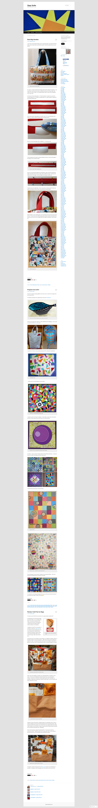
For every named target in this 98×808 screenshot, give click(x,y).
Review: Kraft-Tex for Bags (35, 612)
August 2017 (63, 204)
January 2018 (63, 199)
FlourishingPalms (32, 794)
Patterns (62, 75)
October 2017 (63, 202)
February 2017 (63, 211)
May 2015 (62, 233)
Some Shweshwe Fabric (65, 81)
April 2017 (62, 208)
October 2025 (63, 98)
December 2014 (63, 239)
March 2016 (63, 223)
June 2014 (62, 245)
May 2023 (62, 129)
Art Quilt (31, 605)
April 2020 (62, 169)
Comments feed (63, 264)
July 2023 (62, 127)
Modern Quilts (50, 605)
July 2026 (62, 88)
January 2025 (63, 108)
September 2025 (63, 99)
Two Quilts (62, 82)
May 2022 (62, 142)
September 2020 (63, 164)
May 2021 (62, 155)
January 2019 (63, 186)
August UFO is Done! (64, 80)
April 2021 (62, 156)
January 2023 (63, 134)
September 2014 (63, 242)
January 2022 (63, 147)
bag (37, 780)
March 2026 (63, 92)
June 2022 (62, 141)
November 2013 (63, 253)
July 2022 (62, 140)
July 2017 (62, 205)
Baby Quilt (34, 605)
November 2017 (63, 201)
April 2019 (62, 182)
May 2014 (62, 246)
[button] (35, 337)
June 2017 (62, 206)
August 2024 (63, 113)
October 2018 (63, 189)
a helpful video (37, 628)
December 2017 (63, 200)
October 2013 (63, 254)
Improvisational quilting (44, 605)
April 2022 (62, 143)
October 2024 (63, 111)
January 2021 (63, 160)
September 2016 (63, 216)
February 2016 (63, 224)
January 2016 (63, 225)
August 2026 (63, 87)
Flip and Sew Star (64, 73)
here (35, 322)
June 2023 (62, 128)
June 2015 (62, 232)
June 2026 (62, 89)
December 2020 (63, 161)
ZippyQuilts (64, 60)
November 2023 (63, 123)
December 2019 (63, 174)
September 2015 (63, 229)
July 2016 (62, 218)
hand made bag (41, 780)
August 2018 (63, 191)
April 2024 (62, 117)
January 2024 (63, 121)
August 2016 (63, 217)
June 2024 (62, 115)
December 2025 (63, 96)
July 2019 (62, 179)
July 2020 (62, 166)
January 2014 (63, 251)
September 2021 (63, 151)
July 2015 (62, 231)
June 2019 (62, 180)
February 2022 (63, 146)
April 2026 (62, 91)
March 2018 (63, 197)
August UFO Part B (64, 79)
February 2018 (63, 198)
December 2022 (63, 135)
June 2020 (62, 167)
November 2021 (63, 149)
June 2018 (62, 193)
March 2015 (63, 236)
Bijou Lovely (43, 766)
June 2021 (62, 154)
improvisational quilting (47, 606)
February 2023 (63, 133)
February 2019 (63, 185)
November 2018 (63, 188)
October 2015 (63, 228)
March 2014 (63, 249)
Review (31, 780)
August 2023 (63, 126)
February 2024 (63, 120)
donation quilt (39, 606)
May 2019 (62, 181)
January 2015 (63, 238)
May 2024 (62, 116)
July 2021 (62, 153)
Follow (63, 43)
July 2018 (62, 192)
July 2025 (62, 101)
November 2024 (63, 110)
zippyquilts (31, 789)
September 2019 (63, 177)
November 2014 (63, 240)
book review (32, 606)
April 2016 (62, 221)
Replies (48, 284)
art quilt (56, 605)
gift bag (42, 606)
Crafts (31, 284)
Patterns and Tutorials (38, 32)
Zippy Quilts (31, 5)
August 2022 (63, 139)
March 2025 (63, 105)
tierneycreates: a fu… (33, 786)
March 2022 (63, 144)
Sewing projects (34, 284)
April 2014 (62, 247)
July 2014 (62, 244)
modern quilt (52, 606)
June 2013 (62, 257)
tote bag (43, 284)
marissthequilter (32, 797)
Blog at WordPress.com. (49, 804)
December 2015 (63, 226)
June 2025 (62, 102)
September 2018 (63, 190)
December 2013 (63, 252)
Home (28, 32)
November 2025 (63, 97)
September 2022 (63, 138)
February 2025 (63, 106)
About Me (32, 32)
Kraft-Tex (44, 780)
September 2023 (63, 125)
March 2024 (63, 118)
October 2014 (63, 241)
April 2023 (62, 130)
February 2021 (63, 159)
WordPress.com (63, 265)
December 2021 (63, 148)
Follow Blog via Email (65, 35)
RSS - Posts (63, 55)
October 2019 (63, 176)
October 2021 (63, 150)
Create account (63, 261)
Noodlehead (49, 297)
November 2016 (63, 214)
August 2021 (63, 152)
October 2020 (63, 163)
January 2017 (63, 212)
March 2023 (63, 131)
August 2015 (63, 230)
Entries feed (63, 263)
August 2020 (63, 165)
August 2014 (63, 243)
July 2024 (62, 114)
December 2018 (63, 187)
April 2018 (62, 195)
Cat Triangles (63, 83)
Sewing (34, 780)
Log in (62, 262)
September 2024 (63, 112)
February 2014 (63, 250)
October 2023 (63, 124)
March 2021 (63, 157)
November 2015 (63, 227)
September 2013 (63, 255)
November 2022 (63, 136)
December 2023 (63, 122)
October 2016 (63, 215)
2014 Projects (63, 71)
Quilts (64, 63)
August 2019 (63, 178)
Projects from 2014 (33, 290)
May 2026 (62, 90)
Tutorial (38, 284)
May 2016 (62, 220)
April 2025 (62, 104)
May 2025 (62, 103)
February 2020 (63, 172)
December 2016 (63, 213)
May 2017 (62, 207)
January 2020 (63, 173)
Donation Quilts (38, 605)
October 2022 (63, 137)
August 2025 (63, 100)
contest (36, 606)
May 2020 (62, 168)
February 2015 (63, 237)
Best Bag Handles (33, 39)
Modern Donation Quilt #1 (65, 74)
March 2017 (63, 210)
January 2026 (63, 95)
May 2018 (62, 194)
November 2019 (63, 175)
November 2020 (63, 162)
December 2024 (63, 109)
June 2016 (62, 219)
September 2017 (63, 203)
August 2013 (63, 256)
